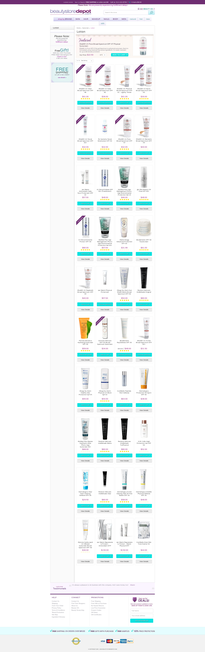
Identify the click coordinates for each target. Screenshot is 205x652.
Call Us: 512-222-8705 (118, 2)
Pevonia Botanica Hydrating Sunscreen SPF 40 (85, 342)
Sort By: (78, 60)
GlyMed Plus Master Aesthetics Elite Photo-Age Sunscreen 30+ (85, 444)
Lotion (93, 28)
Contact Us (55, 601)
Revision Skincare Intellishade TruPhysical (124, 443)
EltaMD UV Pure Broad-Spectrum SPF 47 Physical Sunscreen (100, 45)
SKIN (77, 19)
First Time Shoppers (78, 603)
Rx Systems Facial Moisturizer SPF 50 (105, 140)
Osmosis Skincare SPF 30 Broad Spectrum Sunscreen (105, 342)
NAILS (106, 19)
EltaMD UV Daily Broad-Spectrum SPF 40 (105, 90)
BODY (115, 19)
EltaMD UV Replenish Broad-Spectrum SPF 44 (85, 292)
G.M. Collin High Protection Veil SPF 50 (144, 443)
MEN (124, 19)
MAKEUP (96, 19)
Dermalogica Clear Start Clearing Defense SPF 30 (85, 493)
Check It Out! (62, 56)
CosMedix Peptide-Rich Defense (124, 392)
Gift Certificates (96, 614)
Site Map (55, 614)
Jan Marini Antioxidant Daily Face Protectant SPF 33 (85, 192)
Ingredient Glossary (58, 617)
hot (141, 19)
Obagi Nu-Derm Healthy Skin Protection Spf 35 (85, 393)
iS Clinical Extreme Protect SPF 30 (85, 241)
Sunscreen (85, 28)
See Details (62, 77)
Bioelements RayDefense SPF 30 (124, 341)
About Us (74, 605)
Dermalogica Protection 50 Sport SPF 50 (143, 393)
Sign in (77, 2)
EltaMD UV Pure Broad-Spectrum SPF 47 (124, 141)
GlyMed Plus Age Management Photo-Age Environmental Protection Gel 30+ (105, 242)
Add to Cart (125, 102)
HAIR (85, 19)
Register (82, 2)
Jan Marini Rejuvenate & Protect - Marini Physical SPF (124, 544)
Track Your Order (57, 605)
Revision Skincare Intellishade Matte (105, 442)
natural (133, 19)
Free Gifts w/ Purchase (99, 603)
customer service (68, 2)
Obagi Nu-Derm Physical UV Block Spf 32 (104, 393)
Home (78, 28)
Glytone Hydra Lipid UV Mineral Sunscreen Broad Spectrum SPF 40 (85, 544)
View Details (85, 108)
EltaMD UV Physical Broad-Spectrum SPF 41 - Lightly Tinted (124, 90)
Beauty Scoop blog (77, 610)
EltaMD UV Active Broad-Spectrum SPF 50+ (144, 342)
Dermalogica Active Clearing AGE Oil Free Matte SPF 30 (124, 493)
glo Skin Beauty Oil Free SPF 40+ (144, 190)
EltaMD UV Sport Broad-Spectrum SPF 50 (144, 90)
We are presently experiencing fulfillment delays (107, 5)
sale (102, 23)
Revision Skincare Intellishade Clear (104, 493)
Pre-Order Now (86, 354)
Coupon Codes (96, 610)
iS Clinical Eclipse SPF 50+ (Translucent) (105, 190)
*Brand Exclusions (58, 612)
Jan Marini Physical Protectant (105, 291)
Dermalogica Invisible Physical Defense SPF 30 (144, 493)
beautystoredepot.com (109, 649)
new (148, 19)
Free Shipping (96, 601)
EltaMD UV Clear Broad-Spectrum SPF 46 (85, 90)
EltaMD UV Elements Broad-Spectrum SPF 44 (144, 141)
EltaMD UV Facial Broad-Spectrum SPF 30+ (85, 141)
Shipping (55, 603)
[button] (90, 640)
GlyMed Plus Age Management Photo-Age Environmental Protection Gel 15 (124, 192)
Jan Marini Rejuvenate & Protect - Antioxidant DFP (105, 544)
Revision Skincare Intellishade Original (144, 291)
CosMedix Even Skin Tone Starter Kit (143, 543)
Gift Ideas (94, 612)
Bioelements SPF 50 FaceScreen (144, 241)
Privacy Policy (56, 608)
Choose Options (86, 102)
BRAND (65, 19)
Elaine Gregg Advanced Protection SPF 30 (124, 241)
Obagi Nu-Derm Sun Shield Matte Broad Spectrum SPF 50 (124, 292)
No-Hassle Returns (97, 605)
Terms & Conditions (58, 610)
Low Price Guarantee (98, 608)
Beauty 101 (75, 608)
